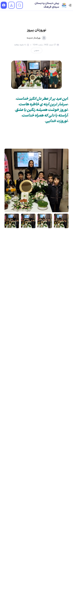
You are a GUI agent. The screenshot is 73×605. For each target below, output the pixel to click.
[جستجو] (19, 5)
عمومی (36, 50)
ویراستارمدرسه (33, 38)
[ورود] (4, 5)
